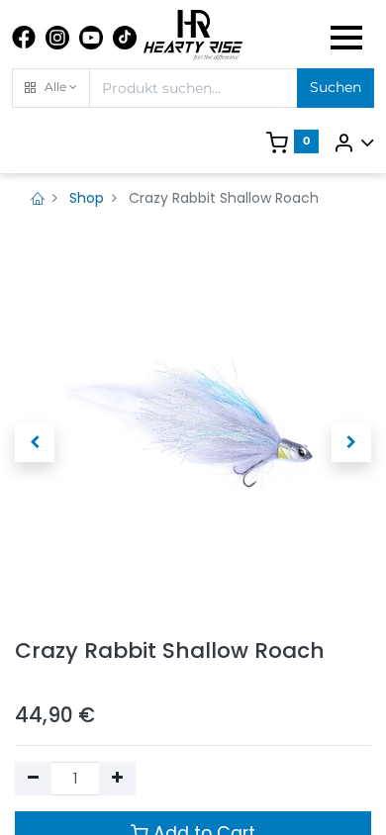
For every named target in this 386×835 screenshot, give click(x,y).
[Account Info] (353, 142)
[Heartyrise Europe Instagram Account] (57, 37)
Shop (86, 198)
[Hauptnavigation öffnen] (346, 37)
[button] (51, 88)
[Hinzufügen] (117, 778)
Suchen (335, 87)
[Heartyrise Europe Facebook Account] (24, 37)
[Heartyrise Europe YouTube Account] (91, 37)
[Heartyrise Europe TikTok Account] (125, 37)
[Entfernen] (33, 778)
